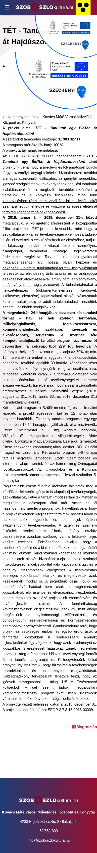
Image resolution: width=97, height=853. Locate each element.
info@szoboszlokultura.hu (49, 840)
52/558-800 (49, 831)
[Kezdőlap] (45, 7)
